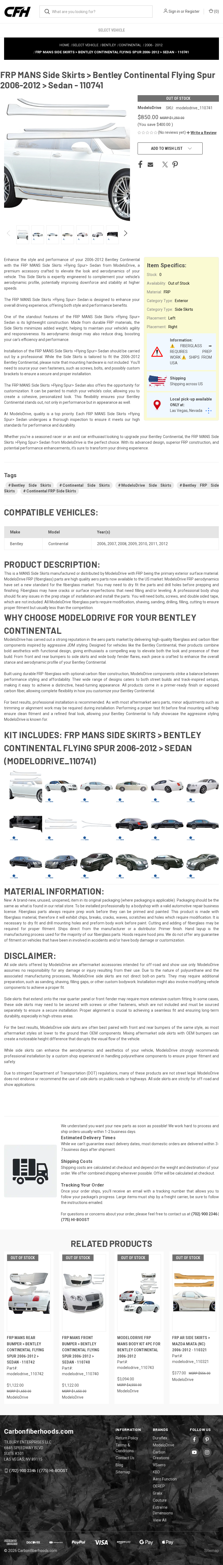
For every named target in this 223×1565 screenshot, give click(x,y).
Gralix (157, 1493)
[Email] (150, 164)
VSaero (159, 1465)
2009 (132, 544)
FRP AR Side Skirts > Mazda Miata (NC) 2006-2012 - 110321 (191, 1343)
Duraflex (160, 1438)
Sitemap (123, 1472)
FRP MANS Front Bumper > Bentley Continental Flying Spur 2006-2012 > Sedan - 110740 (80, 1350)
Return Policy (127, 1438)
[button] (201, 133)
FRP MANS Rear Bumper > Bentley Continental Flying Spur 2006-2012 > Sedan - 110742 (25, 1350)
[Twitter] (165, 164)
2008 (122, 544)
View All (159, 1520)
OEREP (159, 1486)
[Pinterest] (175, 164)
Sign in (174, 11)
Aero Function (165, 1479)
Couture (160, 1500)
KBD (156, 1472)
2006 (101, 544)
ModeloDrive (163, 1445)
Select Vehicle (111, 30)
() (216, 11)
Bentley (16, 544)
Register (192, 11)
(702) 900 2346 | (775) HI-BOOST (38, 1470)
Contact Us (125, 1458)
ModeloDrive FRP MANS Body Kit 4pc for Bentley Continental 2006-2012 (138, 1347)
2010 (142, 544)
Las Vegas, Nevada (186, 410)
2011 (153, 544)
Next (125, 235)
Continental (58, 544)
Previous (9, 235)
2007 (111, 544)
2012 (163, 544)
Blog (119, 1465)
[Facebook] (140, 164)
